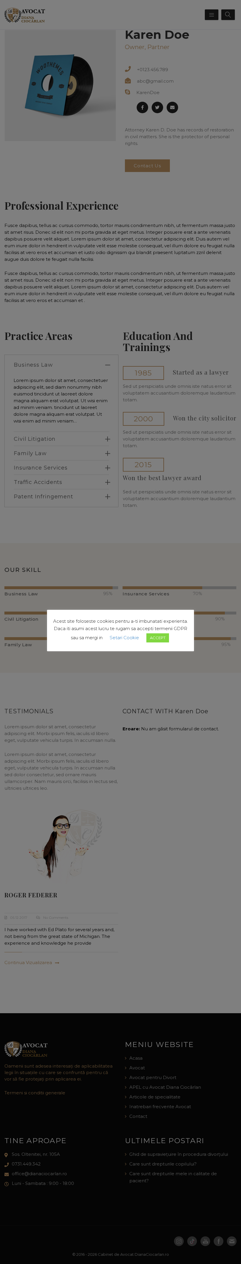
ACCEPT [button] (157, 637)
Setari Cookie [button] (124, 637)
